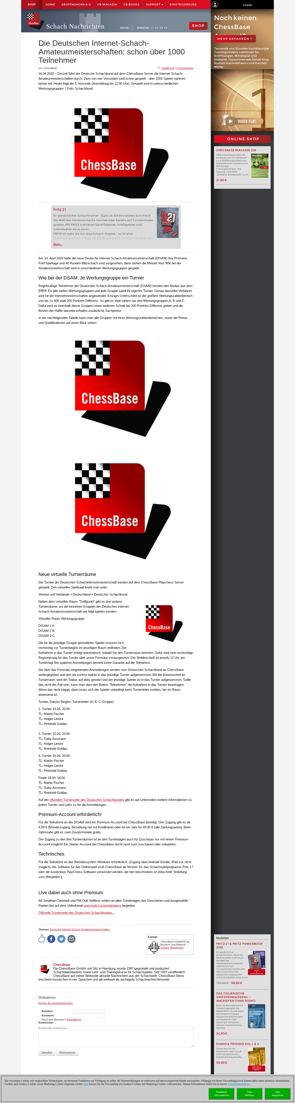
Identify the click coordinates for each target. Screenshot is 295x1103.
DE (152, 28)
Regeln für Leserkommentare (55, 1003)
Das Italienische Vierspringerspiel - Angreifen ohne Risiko (236, 997)
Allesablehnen (249, 1093)
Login (247, 5)
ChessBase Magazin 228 (236, 150)
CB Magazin (107, 4)
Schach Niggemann (172, 947)
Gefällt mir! (168, 68)
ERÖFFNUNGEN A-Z (76, 4)
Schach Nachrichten (75, 26)
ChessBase (61, 965)
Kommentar (45, 1022)
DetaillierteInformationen (221, 1093)
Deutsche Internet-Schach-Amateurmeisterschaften (80, 929)
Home (50, 4)
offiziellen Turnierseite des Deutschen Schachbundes (86, 800)
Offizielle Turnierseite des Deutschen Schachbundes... (76, 912)
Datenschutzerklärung (239, 1084)
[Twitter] (61, 938)
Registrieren (74, 1019)
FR (165, 28)
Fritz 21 (59, 210)
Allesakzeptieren (277, 1093)
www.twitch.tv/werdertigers (102, 905)
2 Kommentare (184, 68)
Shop (32, 4)
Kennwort (48, 1015)
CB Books (132, 4)
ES (161, 28)
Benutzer (47, 1011)
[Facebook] (51, 938)
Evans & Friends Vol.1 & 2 (237, 1044)
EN (157, 28)
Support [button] (153, 4)
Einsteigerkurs (183, 4)
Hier (86, 1084)
